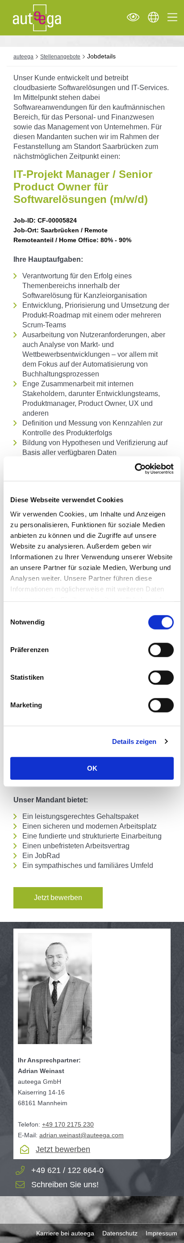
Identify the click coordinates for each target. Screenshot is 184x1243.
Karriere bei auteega (65, 1233)
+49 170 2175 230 (68, 1124)
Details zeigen (134, 741)
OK (92, 768)
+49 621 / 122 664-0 (67, 1170)
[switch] (161, 650)
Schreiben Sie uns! (65, 1184)
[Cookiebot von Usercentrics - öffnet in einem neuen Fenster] (135, 469)
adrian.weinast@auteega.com (81, 1135)
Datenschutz (120, 1233)
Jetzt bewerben (58, 897)
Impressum (161, 1233)
